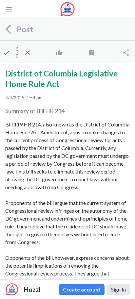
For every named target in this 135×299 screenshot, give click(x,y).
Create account (82, 289)
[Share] (125, 52)
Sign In (118, 289)
